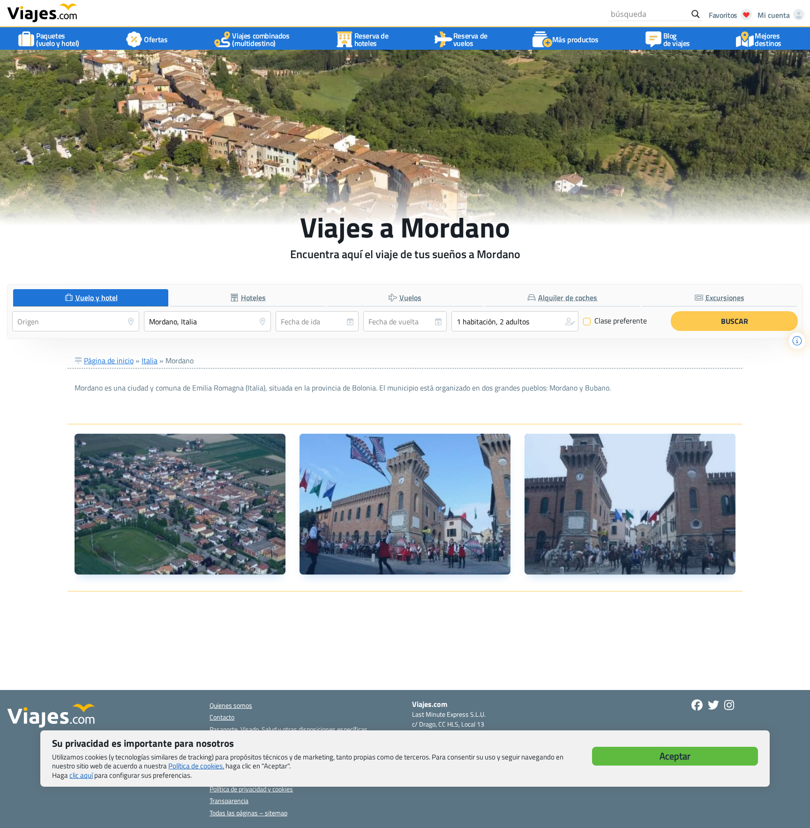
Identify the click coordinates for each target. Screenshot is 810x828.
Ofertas (155, 39)
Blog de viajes (676, 39)
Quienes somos (231, 705)
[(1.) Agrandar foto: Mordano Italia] (180, 504)
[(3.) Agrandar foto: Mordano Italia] (630, 504)
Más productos (575, 39)
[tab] (90, 298)
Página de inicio (109, 360)
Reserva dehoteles (371, 39)
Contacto (222, 717)
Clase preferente (615, 321)
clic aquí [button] (81, 775)
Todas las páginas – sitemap (248, 813)
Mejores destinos (768, 39)
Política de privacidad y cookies (251, 789)
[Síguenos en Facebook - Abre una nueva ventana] (697, 705)
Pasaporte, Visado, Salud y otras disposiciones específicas (289, 729)
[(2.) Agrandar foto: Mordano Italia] (405, 504)
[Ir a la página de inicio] (42, 12)
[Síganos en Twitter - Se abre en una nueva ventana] (713, 705)
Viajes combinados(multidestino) (260, 39)
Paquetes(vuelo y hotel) (57, 39)
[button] (514, 321)
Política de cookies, (196, 765)
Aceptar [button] (675, 756)
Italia (150, 360)
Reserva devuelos (470, 39)
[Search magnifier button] (695, 14)
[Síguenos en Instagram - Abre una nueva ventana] (729, 705)
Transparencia (229, 800)
